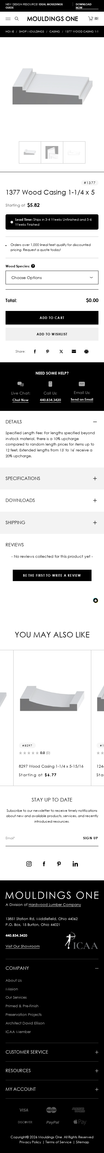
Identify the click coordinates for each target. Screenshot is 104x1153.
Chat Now (20, 400)
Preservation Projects (24, 1014)
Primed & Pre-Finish (22, 1006)
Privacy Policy (30, 1142)
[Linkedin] (75, 863)
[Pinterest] (47, 351)
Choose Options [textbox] (26, 277)
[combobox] (52, 277)
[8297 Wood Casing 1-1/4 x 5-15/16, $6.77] (52, 698)
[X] (61, 351)
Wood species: (18, 266)
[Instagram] (29, 863)
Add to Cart (52, 318)
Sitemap (82, 1142)
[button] (52, 572)
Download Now (84, 5)
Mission (12, 989)
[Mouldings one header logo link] (52, 18)
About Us (14, 980)
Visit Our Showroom (23, 946)
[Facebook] (35, 351)
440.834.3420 (50, 400)
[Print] (86, 351)
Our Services (16, 997)
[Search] (16, 18)
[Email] (74, 351)
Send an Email (82, 399)
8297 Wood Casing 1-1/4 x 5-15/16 (51, 766)
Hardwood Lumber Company (55, 904)
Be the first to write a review (52, 575)
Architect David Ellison (25, 1023)
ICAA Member (18, 1031)
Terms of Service (58, 1142)
